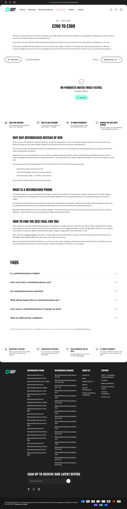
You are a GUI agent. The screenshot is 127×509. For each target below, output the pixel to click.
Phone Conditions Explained (88, 394)
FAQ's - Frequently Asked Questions (108, 376)
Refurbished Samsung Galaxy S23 (65, 407)
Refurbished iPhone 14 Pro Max (37, 424)
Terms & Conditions (105, 393)
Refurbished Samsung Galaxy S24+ (65, 428)
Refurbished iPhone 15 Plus (37, 432)
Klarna (84, 385)
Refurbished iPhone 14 (35, 414)
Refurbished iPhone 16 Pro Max (37, 454)
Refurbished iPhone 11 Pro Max (38, 381)
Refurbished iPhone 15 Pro (36, 435)
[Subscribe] (68, 481)
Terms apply (80, 355)
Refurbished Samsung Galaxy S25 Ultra (65, 448)
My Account (105, 397)
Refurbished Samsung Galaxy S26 (65, 453)
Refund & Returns (107, 383)
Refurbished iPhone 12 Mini (37, 388)
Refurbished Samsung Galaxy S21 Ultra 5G (65, 381)
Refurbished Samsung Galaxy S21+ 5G (65, 386)
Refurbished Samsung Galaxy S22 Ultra (65, 402)
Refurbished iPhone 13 (35, 399)
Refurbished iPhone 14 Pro (37, 420)
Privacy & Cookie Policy (107, 388)
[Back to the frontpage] (57, 21)
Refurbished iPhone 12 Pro (37, 391)
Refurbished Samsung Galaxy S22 (65, 392)
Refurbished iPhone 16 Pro (37, 450)
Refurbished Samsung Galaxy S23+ (65, 412)
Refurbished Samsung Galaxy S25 (65, 438)
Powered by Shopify (21, 504)
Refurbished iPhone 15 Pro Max (36, 439)
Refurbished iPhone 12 (35, 385)
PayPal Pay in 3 (88, 381)
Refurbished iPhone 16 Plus (37, 446)
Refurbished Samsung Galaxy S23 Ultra (65, 417)
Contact (104, 380)
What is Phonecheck (86, 389)
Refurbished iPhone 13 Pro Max (37, 410)
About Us (85, 375)
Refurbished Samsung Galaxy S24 (65, 422)
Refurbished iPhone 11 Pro (36, 378)
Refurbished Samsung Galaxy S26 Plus (65, 459)
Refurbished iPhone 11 (35, 375)
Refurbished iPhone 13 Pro (37, 406)
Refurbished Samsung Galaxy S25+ (65, 443)
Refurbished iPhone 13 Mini (37, 402)
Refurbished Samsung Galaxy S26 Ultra (65, 464)
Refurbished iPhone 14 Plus (37, 417)
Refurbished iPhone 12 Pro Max (37, 395)
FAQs (39, 329)
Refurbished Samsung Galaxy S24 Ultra (65, 433)
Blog (84, 378)
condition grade (29, 235)
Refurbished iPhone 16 (35, 443)
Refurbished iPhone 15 (35, 429)
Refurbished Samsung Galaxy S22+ (65, 397)
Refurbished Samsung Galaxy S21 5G (65, 376)
